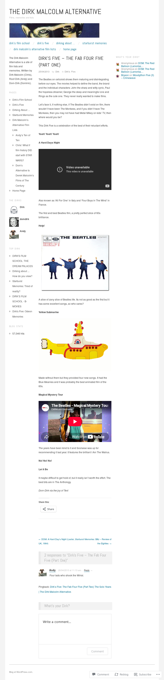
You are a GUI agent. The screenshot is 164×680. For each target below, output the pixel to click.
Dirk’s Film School (19, 43)
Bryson (125, 75)
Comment (97, 651)
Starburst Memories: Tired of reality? (22, 286)
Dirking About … (65, 43)
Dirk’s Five (43, 43)
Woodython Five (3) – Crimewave (137, 76)
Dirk (57, 71)
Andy (52, 570)
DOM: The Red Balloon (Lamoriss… (137, 64)
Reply (87, 570)
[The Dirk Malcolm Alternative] (54, 32)
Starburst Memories (94, 43)
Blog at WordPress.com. (21, 671)
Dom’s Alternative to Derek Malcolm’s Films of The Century (25, 175)
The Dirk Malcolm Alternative (55, 11)
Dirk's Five (70, 71)
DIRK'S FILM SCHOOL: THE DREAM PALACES (22, 260)
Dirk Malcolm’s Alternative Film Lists (35, 49)
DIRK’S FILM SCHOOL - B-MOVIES (19, 301)
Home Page (69, 49)
